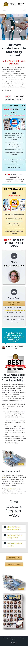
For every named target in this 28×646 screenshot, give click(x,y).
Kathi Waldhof (10, 489)
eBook (4, 477)
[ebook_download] (14, 450)
